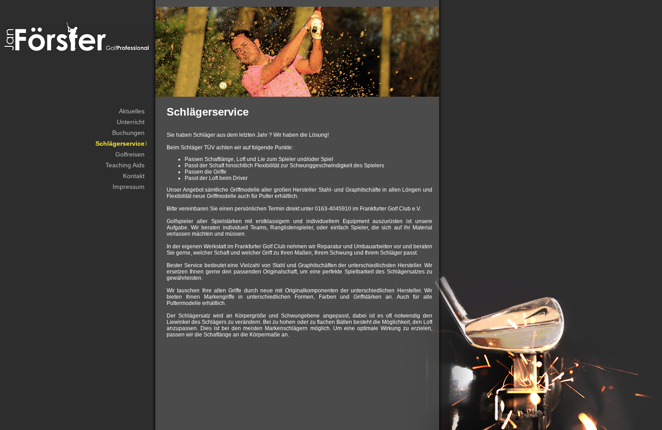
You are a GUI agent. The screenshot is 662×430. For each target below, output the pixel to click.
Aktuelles (132, 111)
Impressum (129, 186)
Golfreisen (130, 154)
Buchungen (128, 132)
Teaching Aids (125, 165)
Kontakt (134, 175)
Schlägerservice (120, 143)
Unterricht (131, 121)
